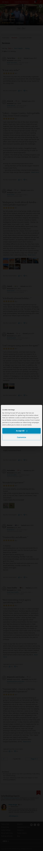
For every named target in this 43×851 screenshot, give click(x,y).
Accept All (20, 431)
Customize (21, 437)
